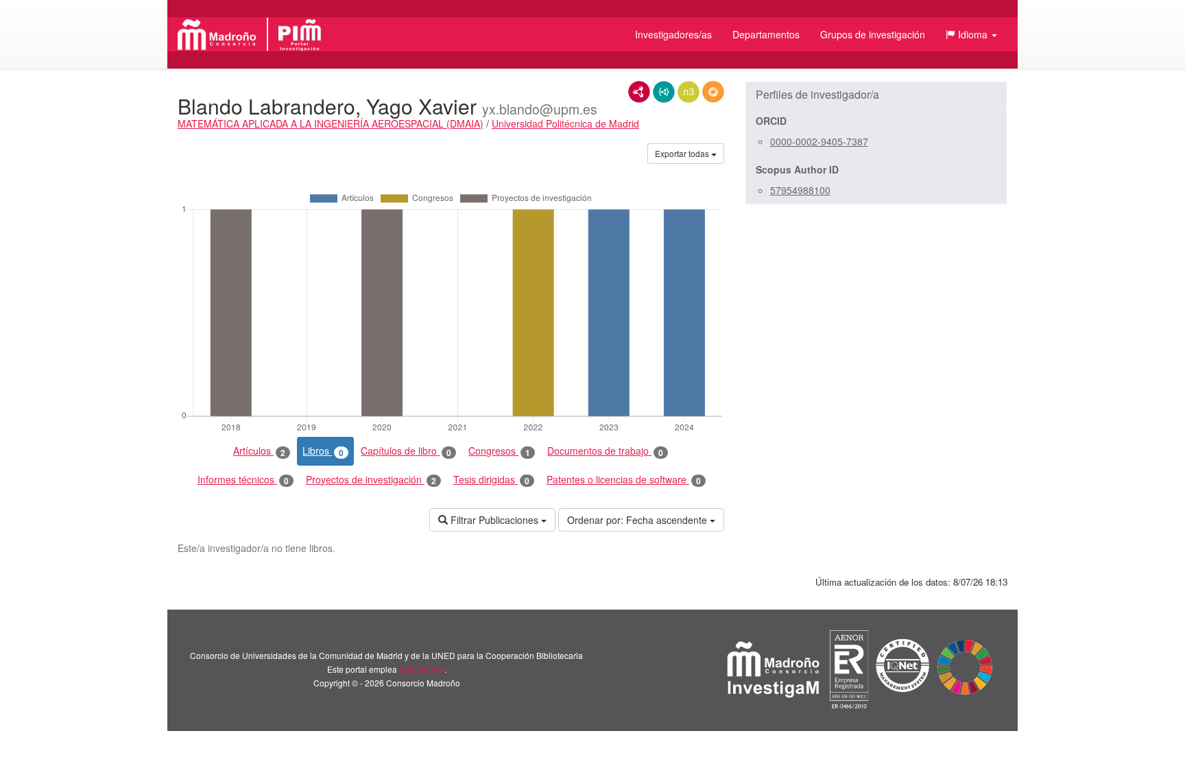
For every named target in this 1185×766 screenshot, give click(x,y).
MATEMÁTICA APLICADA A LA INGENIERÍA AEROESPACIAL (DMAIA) (330, 123)
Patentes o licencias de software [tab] (624, 479)
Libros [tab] (323, 451)
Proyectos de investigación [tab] (371, 479)
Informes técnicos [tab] (243, 479)
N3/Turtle (688, 92)
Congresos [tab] (499, 451)
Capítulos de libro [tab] (406, 451)
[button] (971, 34)
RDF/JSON (713, 92)
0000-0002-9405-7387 (819, 141)
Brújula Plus (421, 669)
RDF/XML (639, 92)
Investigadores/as (673, 34)
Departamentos (766, 34)
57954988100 (800, 190)
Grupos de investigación (872, 34)
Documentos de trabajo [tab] (605, 451)
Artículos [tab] (259, 451)
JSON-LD (664, 92)
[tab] (876, 95)
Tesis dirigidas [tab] (491, 479)
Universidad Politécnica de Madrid (565, 123)
